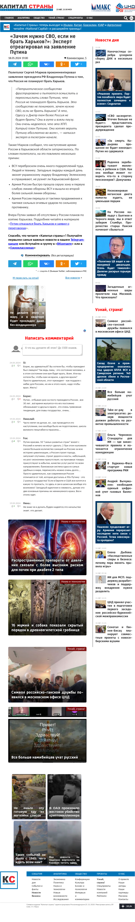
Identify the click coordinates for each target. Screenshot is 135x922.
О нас (90, 18)
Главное (9, 18)
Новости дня (107, 40)
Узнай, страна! (56, 18)
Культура (79, 882)
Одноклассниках (22, 248)
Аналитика (24, 18)
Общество (39, 18)
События (37, 874)
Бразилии (90, 25)
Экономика (59, 879)
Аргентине (114, 25)
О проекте (123, 879)
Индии (68, 25)
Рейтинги (102, 896)
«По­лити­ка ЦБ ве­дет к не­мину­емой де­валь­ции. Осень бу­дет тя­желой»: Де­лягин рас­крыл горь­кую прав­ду (114, 268)
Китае (78, 25)
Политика (58, 882)
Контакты (123, 899)
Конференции (82, 879)
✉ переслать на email (26, 278)
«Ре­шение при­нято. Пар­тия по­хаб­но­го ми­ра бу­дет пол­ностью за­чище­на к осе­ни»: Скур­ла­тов (114, 98)
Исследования (61, 899)
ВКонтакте (64, 244)
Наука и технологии (73, 521)
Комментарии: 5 (76, 58)
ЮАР (101, 25)
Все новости (72, 278)
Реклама (122, 896)
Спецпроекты (75, 18)
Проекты (102, 874)
